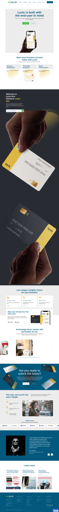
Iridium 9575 (28, 501)
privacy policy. (17, 112)
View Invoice (48, 498)
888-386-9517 (10, 502)
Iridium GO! (28, 502)
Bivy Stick (28, 503)
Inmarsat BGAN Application (19, 500)
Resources (34, 2)
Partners (37, 501)
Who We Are (26, 383)
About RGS (39, 2)
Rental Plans (25, 2)
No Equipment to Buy (20, 498)
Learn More (33, 23)
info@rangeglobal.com (9, 505)
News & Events (48, 502)
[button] (20, 2)
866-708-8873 (9, 503)
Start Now (33, 383)
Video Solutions (48, 501)
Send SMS (50, 2)
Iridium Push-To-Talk (29, 498)
